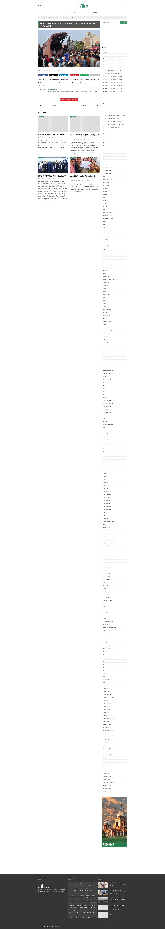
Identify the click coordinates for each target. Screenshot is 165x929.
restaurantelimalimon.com (109, 627)
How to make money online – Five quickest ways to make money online (118, 884)
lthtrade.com (106, 464)
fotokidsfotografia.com (108, 370)
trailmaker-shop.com (108, 730)
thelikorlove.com (107, 703)
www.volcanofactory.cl (108, 782)
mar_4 (104, 470)
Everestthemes (57, 926)
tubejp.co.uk (106, 733)
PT (103, 615)
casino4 (105, 306)
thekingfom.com (107, 700)
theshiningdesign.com (108, 718)
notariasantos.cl (107, 567)
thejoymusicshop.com (108, 697)
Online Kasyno (106, 573)
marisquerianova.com (108, 536)
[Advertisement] (114, 35)
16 (103, 103)
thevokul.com (106, 721)
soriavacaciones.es (107, 657)
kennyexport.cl (106, 445)
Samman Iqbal (57, 70)
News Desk (57, 137)
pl (103, 603)
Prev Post (53, 105)
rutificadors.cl (106, 633)
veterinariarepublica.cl (108, 754)
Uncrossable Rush (107, 748)
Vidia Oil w (105, 757)
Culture (104, 324)
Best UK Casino (106, 239)
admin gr (105, 161)
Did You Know (106, 333)
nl (103, 561)
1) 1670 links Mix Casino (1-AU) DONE (112, 70)
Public (104, 618)
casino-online (106, 285)
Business (81, 12)
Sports (89, 12)
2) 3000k (105, 130)
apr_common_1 (106, 182)
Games (104, 388)
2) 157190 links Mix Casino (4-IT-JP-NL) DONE (113, 124)
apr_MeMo (105, 188)
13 (103, 100)
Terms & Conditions (119, 926)
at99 (104, 209)
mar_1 (104, 467)
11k (103, 97)
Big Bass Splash (106, 245)
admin (104, 148)
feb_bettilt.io (106, 354)
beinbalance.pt (106, 236)
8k (103, 145)
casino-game (106, 282)
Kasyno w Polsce (107, 442)
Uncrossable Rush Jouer (108, 751)
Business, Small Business (109, 264)
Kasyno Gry (105, 436)
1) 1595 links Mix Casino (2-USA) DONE (112, 67)
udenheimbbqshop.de (108, 739)
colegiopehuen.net (107, 321)
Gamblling (105, 382)
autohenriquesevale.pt (108, 212)
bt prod (104, 251)
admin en (105, 151)
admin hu (105, 164)
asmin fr (105, 206)
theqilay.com (106, 712)
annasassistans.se (107, 179)
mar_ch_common (107, 494)
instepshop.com (107, 412)
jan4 (104, 427)
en (103, 345)
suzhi (104, 676)
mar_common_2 (107, 506)
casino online (106, 276)
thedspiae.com (106, 691)
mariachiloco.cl (106, 533)
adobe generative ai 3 (108, 170)
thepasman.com (107, 706)
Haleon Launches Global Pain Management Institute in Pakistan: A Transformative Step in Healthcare (53, 175)
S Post (104, 639)
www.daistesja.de (107, 770)
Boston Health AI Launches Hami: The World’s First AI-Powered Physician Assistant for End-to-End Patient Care (84, 136)
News (104, 551)
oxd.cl (104, 588)
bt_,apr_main (106, 254)
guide (104, 394)
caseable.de (106, 270)
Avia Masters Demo (107, 224)
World (75, 12)
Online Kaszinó (106, 576)
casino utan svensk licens (109, 279)
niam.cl (104, 554)
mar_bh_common (107, 485)
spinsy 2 (105, 664)
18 (103, 109)
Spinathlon (105, 661)
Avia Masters (106, 221)
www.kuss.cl (106, 773)
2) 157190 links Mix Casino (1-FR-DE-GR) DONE (114, 115)
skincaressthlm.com (108, 651)
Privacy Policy (110, 926)
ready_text (105, 624)
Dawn (43, 85)
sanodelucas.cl (106, 642)
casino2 (105, 300)
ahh (104, 176)
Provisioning (106, 612)
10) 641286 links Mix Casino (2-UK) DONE (112, 79)
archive (104, 197)
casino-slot (105, 291)
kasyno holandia (107, 439)
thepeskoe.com (106, 709)
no (103, 564)
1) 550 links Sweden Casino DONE (111, 73)
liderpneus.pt (106, 454)
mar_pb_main (106, 518)
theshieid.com (106, 715)
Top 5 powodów (106, 727)
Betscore (105, 242)
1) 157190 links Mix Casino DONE (111, 64)
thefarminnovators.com (108, 694)
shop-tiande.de (106, 648)
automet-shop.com (107, 215)
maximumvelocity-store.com (110, 539)
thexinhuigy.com (107, 724)
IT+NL (104, 418)
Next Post (84, 105)
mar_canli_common (107, 491)
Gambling (105, 376)
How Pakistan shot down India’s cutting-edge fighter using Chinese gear (52, 135)
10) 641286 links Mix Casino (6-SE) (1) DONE (113, 88)
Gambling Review (107, 379)
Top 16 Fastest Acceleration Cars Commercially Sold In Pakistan (118, 898)
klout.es (105, 451)
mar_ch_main (106, 497)
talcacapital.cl (106, 679)
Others (104, 582)
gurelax (104, 397)
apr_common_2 (106, 185)
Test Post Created (114, 913)
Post (104, 609)
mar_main (105, 512)
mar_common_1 (107, 503)
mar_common (106, 500)
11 (103, 94)
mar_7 (104, 473)
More (94, 12)
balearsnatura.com (107, 230)
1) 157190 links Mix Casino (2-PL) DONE (112, 61)
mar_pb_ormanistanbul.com (110, 521)
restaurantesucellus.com (109, 630)
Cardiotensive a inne (108, 267)
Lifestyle (105, 458)
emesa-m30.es (106, 342)
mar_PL (104, 524)
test (104, 685)
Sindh (75, 99)
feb (103, 351)
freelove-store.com (107, 373)
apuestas (105, 194)
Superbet (105, 673)
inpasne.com (106, 409)
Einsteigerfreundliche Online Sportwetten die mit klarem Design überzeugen (117, 906)
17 (103, 106)
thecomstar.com (107, 688)
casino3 (105, 303)
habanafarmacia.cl (107, 400)
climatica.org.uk (106, 315)
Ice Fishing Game (107, 406)
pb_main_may (106, 597)
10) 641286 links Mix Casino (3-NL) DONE (112, 82)
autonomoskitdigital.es (108, 218)
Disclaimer (103, 926)
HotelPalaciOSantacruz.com (109, 403)
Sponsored (105, 667)
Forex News (105, 364)
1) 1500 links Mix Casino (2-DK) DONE (112, 58)
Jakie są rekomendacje (108, 424)
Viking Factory (106, 761)
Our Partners (106, 585)
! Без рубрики (106, 51)
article (104, 200)
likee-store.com (106, 461)
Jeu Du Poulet (106, 430)
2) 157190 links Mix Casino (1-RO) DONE (112, 121)
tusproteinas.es (106, 736)
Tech (86, 12)
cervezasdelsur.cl (107, 309)
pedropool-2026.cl (107, 600)
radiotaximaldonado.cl (108, 621)
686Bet (104, 133)
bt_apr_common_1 (107, 258)
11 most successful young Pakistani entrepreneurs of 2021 (118, 891)
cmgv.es (105, 318)
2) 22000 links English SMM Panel (111, 127)
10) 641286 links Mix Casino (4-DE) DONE (112, 85)
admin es (105, 158)
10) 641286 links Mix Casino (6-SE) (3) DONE (113, 91)
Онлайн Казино (107, 788)
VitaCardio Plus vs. (107, 764)
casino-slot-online (107, 294)
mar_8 (104, 476)
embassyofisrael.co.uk (108, 339)
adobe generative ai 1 (108, 167)
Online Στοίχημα (107, 579)
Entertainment (106, 348)
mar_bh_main (106, 488)
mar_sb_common (107, 527)
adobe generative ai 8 (108, 173)
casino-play (105, 288)
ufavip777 (105, 742)
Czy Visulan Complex (108, 330)
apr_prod (105, 191)
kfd (103, 448)
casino (104, 273)
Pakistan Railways (66, 99)
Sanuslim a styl (106, 645)
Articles (104, 203)
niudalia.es (105, 557)
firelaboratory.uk (107, 358)
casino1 (105, 297)
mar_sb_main (106, 530)
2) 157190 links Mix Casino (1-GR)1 (111, 118)
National (70, 12)
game (104, 385)
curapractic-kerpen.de (108, 327)
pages (104, 591)
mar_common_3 (107, 509)
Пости (104, 791)
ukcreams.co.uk (106, 745)
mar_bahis (105, 482)
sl (103, 654)
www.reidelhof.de (107, 776)
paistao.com (106, 594)
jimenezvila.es (106, 433)
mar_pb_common (107, 515)
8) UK (104, 142)
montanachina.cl (107, 545)
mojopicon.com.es (107, 542)
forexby (104, 367)
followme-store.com (108, 361)
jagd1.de (105, 421)
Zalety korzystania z (107, 785)
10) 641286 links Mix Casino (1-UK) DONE (112, 76)
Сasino (104, 794)
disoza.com (105, 336)
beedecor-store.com (108, 233)
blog (104, 248)
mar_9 (104, 479)
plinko (104, 606)
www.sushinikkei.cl (107, 779)
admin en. (105, 154)
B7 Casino (105, 227)
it (86, 910)
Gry (104, 391)
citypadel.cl (105, 312)
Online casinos (106, 570)
